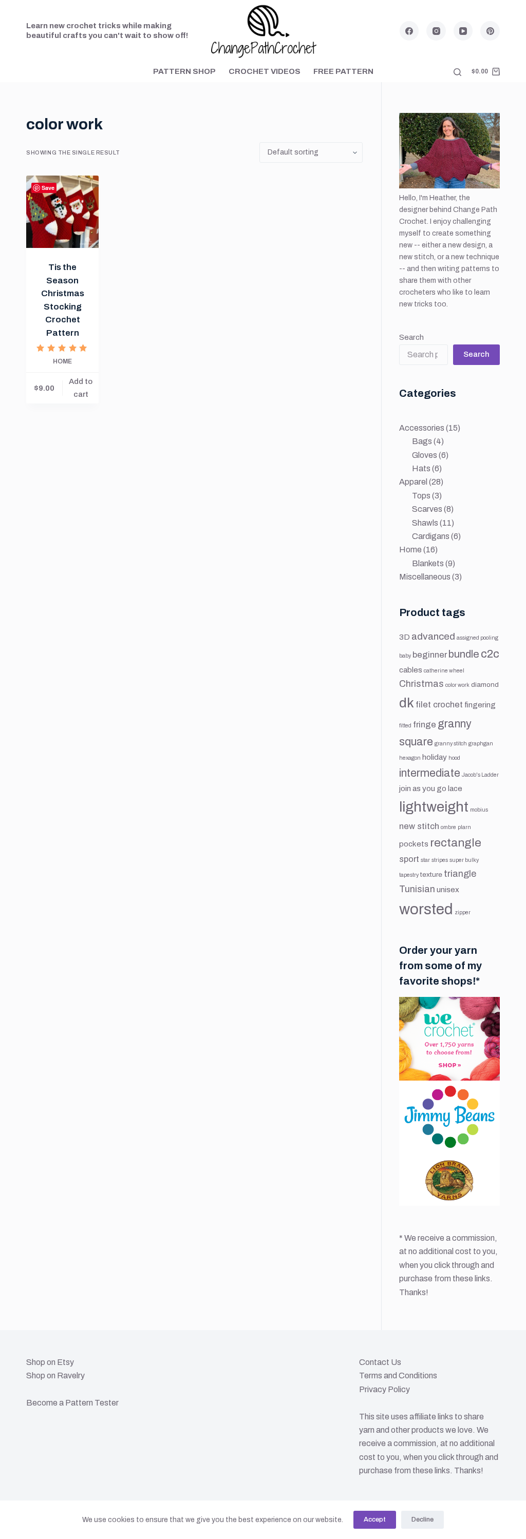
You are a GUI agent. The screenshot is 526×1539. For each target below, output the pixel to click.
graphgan (480, 743)
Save (48, 187)
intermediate (429, 773)
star (425, 860)
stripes (439, 860)
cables (410, 670)
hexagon (410, 758)
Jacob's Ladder (480, 775)
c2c (490, 653)
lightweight (433, 807)
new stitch (419, 826)
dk (406, 703)
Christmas (421, 684)
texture (431, 874)
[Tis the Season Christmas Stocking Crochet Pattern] (62, 212)
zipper (463, 912)
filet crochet (439, 704)
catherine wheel (444, 671)
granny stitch (451, 743)
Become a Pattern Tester (72, 1402)
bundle (463, 654)
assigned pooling (477, 638)
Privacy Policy (384, 1389)
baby (405, 656)
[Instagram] (436, 31)
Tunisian (417, 889)
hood (454, 758)
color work (457, 685)
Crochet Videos (264, 71)
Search (411, 337)
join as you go (422, 788)
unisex (448, 890)
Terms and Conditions (398, 1375)
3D (404, 637)
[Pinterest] (490, 31)
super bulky (464, 860)
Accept (375, 1519)
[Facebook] (409, 31)
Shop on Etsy (50, 1362)
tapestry (409, 875)
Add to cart (80, 387)
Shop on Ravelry (55, 1375)
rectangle (455, 842)
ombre (448, 827)
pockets (413, 844)
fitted (405, 725)
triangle (460, 874)
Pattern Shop (184, 71)
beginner (429, 655)
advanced (433, 636)
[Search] (457, 72)
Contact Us (380, 1362)
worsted (426, 909)
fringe (424, 724)
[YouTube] (463, 31)
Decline (422, 1519)
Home (62, 361)
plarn (464, 827)
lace (455, 788)
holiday (434, 757)
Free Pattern (343, 71)
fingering (480, 705)
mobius (479, 810)
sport (409, 859)
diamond (485, 684)
